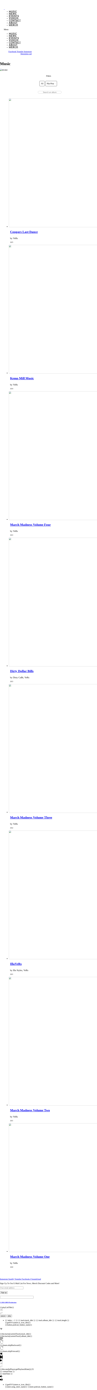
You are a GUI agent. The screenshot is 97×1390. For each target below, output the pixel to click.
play (9, 1316)
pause (3, 1316)
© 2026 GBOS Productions (8, 1302)
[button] (17, 29)
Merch (13, 25)
